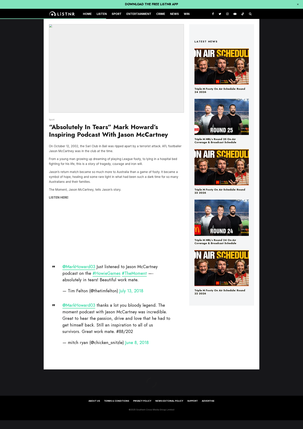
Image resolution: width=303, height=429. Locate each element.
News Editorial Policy (169, 401)
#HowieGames (106, 273)
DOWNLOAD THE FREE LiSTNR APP (151, 4)
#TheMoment (134, 273)
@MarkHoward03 (78, 266)
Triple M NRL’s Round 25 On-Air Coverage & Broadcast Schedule (215, 141)
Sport (117, 14)
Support (192, 401)
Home (87, 14)
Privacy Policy (142, 401)
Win (187, 14)
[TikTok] (243, 14)
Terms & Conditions (116, 401)
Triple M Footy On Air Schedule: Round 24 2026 (219, 90)
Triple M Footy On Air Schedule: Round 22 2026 (219, 292)
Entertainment (138, 14)
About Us (94, 401)
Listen (102, 14)
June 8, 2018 (137, 342)
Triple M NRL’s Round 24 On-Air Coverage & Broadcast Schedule (215, 242)
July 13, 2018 (131, 291)
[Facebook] (213, 14)
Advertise (208, 401)
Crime (160, 14)
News (174, 14)
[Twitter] (220, 14)
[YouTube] (235, 14)
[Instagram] (227, 14)
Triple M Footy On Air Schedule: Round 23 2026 (219, 191)
